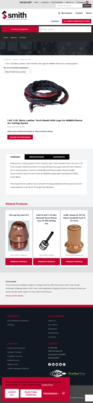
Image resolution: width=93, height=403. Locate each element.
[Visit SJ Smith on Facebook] (49, 364)
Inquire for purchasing (20, 137)
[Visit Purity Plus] (76, 374)
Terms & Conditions (72, 397)
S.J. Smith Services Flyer (77, 21)
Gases (5, 37)
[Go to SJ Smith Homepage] (14, 15)
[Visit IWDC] (57, 374)
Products (7, 60)
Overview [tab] (15, 157)
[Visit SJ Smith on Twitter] (60, 364)
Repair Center (12, 364)
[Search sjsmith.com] (87, 29)
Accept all (12, 393)
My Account (66, 13)
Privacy (81, 397)
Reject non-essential (31, 393)
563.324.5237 (26, 2)
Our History (53, 325)
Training (10, 325)
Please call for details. (14, 296)
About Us (69, 2)
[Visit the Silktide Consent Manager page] (63, 393)
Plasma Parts (25, 60)
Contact (55, 21)
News (88, 13)
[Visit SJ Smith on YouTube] (56, 364)
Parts (15, 60)
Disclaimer (11, 282)
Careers (79, 13)
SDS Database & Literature (17, 321)
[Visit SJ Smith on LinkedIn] (53, 364)
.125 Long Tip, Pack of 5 (19, 215)
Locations (45, 2)
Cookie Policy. (47, 384)
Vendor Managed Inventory (18, 368)
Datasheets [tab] (59, 157)
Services (14, 37)
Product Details (18, 261)
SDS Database (57, 2)
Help (36, 2)
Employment (53, 333)
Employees (52, 329)
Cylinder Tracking (14, 352)
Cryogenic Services (15, 356)
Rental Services (13, 360)
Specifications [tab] (36, 157)
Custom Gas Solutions (16, 348)
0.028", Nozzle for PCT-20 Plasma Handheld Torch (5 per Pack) (74, 218)
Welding (23, 37)
